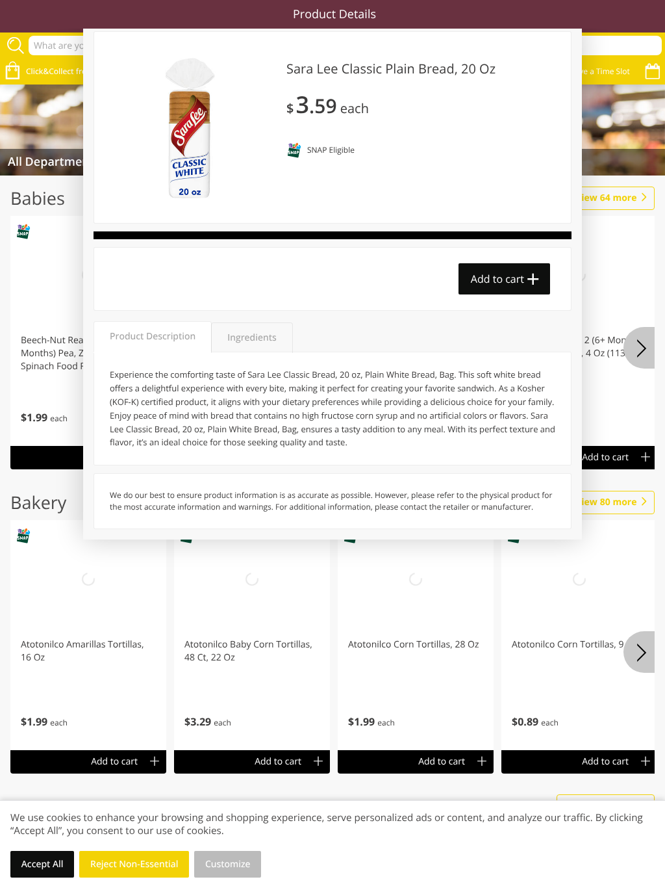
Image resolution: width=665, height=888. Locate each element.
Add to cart (497, 279)
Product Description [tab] (152, 336)
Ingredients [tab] (251, 338)
